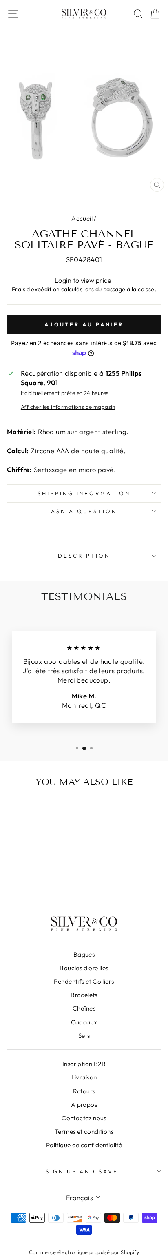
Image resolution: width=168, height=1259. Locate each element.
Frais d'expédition (36, 289)
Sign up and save (82, 1171)
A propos (84, 1104)
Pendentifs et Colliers (84, 981)
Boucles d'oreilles (84, 968)
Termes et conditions (84, 1131)
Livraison (84, 1077)
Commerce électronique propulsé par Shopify (84, 1252)
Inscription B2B (84, 1064)
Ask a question (84, 511)
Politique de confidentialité (84, 1145)
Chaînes (84, 1008)
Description (84, 555)
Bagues (84, 954)
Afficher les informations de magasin (68, 406)
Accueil (82, 218)
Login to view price (83, 280)
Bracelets (84, 995)
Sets (84, 1036)
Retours (84, 1091)
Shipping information (84, 493)
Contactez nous (84, 1118)
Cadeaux (84, 1022)
